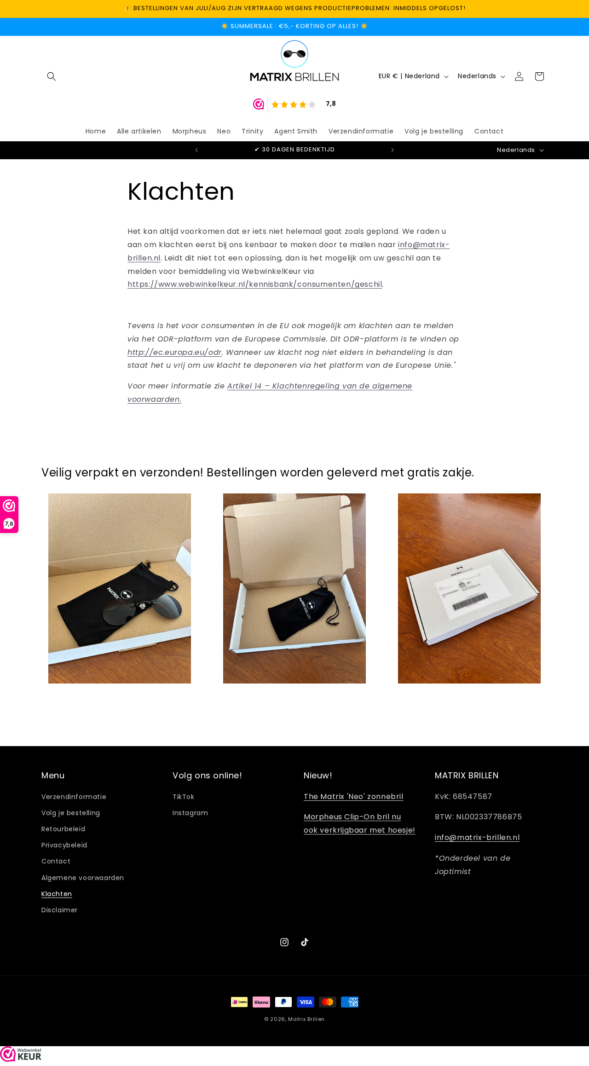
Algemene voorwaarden (82, 877)
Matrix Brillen (306, 1019)
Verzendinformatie (73, 796)
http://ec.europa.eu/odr (174, 352)
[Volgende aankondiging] (392, 150)
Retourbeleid (63, 829)
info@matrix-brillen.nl (477, 837)
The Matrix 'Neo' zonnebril (354, 796)
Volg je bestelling (70, 812)
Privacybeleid (64, 845)
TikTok (184, 796)
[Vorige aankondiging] (196, 150)
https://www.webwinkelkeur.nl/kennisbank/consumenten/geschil (254, 284)
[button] (51, 76)
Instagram (190, 812)
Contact (55, 861)
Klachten (56, 893)
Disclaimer (59, 910)
